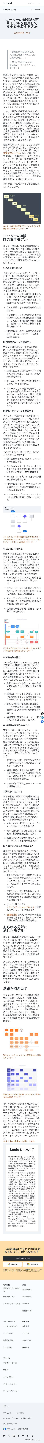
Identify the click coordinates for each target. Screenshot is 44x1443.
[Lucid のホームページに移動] (10, 3)
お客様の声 (26, 1340)
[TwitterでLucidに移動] (9, 1436)
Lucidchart (26, 1297)
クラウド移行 (8, 1333)
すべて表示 (7, 1347)
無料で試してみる (23, 1258)
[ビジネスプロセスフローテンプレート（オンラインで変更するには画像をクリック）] (22, 631)
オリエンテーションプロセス (20, 907)
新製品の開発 (8, 1340)
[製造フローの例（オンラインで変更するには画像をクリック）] (22, 1039)
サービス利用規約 (25, 1269)
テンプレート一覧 (10, 1363)
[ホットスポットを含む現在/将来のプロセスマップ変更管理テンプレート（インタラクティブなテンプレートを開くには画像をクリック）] (22, 520)
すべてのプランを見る (11, 1304)
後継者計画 (12, 914)
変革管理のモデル (11, 153)
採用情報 (25, 1347)
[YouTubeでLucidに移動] (23, 1436)
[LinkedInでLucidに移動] (4, 1436)
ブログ (5, 1370)
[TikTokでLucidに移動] (32, 1436)
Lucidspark (26, 1289)
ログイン (31, 3)
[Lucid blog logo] (10, 9)
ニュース (25, 1333)
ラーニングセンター (11, 1391)
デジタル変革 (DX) (10, 1326)
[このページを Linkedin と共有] (42, 717)
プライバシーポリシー (10, 1271)
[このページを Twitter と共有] (42, 713)
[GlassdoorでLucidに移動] (28, 1436)
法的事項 (20, 1413)
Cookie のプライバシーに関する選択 (17, 1418)
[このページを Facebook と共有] (42, 721)
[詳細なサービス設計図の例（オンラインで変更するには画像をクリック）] (22, 1077)
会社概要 (25, 1326)
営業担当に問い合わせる (11, 1289)
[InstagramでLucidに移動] (14, 1436)
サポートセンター (10, 1384)
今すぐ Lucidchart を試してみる (19, 1141)
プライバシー (8, 1413)
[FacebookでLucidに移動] (18, 1436)
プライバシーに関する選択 (17, 1429)
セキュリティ (8, 1377)
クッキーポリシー (10, 1424)
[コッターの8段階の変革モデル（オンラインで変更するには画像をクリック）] (22, 208)
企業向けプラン (9, 1297)
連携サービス (27, 1311)
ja (7, 1406)
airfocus (25, 1304)
